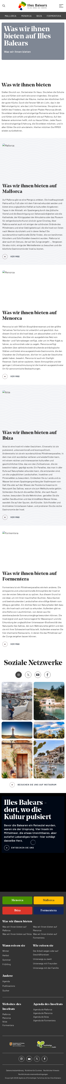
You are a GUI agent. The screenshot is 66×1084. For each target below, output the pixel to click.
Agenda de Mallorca (42, 1009)
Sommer (6, 959)
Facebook (47, 675)
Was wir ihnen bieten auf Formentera (45, 936)
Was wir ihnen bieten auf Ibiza (17, 934)
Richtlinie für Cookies (33, 1070)
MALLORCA (10, 15)
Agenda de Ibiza (41, 1016)
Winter (5, 950)
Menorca (6, 1018)
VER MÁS (15, 256)
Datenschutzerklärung (15, 1070)
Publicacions (8, 986)
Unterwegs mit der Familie (46, 968)
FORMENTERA (54, 15)
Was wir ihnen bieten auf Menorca (45, 928)
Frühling (6, 964)
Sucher (5, 990)
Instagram (18, 675)
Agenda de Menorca (42, 1013)
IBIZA (39, 15)
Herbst (5, 955)
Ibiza (4, 1021)
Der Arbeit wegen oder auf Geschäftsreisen (45, 952)
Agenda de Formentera (44, 1020)
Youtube (38, 675)
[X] (28, 675)
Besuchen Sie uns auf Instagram (37, 784)
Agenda (6, 981)
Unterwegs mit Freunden (45, 963)
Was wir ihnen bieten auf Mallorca (14, 928)
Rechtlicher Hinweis (51, 1070)
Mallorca (6, 1014)
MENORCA (26, 15)
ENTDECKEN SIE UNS (22, 847)
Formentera (8, 1025)
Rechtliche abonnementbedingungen (33, 1074)
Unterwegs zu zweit (42, 959)
